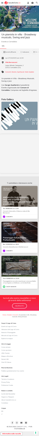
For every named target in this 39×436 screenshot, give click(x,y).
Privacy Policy (5, 382)
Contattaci (4, 403)
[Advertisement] (19, 153)
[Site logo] (13, 2)
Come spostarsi (6, 350)
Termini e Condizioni (7, 379)
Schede (9, 315)
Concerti (8, 72)
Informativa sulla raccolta (11, 434)
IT (2, 414)
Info (3, 46)
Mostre (14, 72)
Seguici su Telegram (7, 397)
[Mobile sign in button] (28, 3)
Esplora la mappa (7, 338)
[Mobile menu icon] (2, 3)
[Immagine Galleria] (19, 116)
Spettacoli (20, 72)
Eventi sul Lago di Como (9, 326)
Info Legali (4, 376)
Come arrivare (5, 347)
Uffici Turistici (5, 353)
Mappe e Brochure (7, 356)
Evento (4, 42)
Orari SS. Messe (6, 362)
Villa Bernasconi (11, 62)
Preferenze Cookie (7, 385)
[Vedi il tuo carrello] (32, 3)
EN (2, 411)
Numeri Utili (5, 359)
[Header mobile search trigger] (37, 3)
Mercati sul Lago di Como (9, 335)
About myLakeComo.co (8, 400)
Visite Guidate (29, 72)
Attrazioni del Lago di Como (10, 329)
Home (4, 315)
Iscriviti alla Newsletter (8, 394)
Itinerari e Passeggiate (8, 332)
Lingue (3, 408)
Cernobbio (13, 42)
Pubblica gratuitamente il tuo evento (12, 371)
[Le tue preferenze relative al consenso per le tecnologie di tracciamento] (35, 432)
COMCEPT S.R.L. (21, 427)
